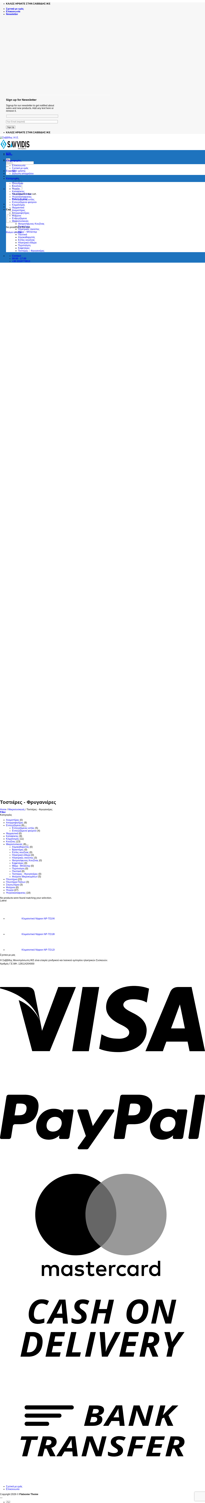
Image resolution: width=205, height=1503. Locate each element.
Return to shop (14, 232)
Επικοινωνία (13, 11)
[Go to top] (1, 1497)
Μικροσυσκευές (20, 221)
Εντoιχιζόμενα (19, 218)
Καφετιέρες (24, 248)
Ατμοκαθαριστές (26, 237)
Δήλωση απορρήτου (23, 173)
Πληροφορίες (13, 160)
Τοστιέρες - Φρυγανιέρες (25, 874)
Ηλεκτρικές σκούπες (28, 229)
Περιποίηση (24, 245)
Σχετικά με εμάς (15, 8)
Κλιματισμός (18, 205)
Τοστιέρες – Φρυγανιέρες (31, 250)
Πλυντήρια (11, 879)
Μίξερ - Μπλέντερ (21, 866)
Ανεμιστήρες (18, 210)
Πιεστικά (22, 234)
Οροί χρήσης (19, 171)
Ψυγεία (10, 890)
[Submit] (7, 166)
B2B (8, 153)
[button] (12, 14)
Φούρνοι (10, 887)
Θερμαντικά (18, 207)
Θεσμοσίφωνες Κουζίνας (31, 223)
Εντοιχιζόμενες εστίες (23, 199)
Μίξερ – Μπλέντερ (27, 232)
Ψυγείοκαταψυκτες (22, 196)
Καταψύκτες (18, 191)
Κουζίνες (10, 841)
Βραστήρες (24, 226)
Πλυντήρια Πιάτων (22, 194)
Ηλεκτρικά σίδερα (27, 242)
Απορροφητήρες (20, 213)
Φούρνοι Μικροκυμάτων (25, 876)
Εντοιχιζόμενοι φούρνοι (24, 202)
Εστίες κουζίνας (26, 240)
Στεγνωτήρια (12, 884)
